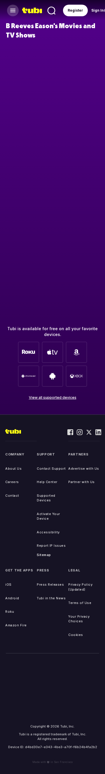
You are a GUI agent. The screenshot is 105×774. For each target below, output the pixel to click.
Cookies (75, 635)
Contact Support (51, 468)
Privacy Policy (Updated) (80, 586)
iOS (8, 584)
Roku (9, 611)
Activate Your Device (48, 516)
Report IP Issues (51, 546)
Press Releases (50, 584)
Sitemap (44, 555)
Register (75, 10)
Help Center (47, 482)
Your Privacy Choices (79, 618)
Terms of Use (79, 603)
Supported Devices (46, 498)
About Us (13, 468)
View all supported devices (52, 397)
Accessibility (48, 532)
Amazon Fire (16, 625)
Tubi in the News (51, 598)
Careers (12, 482)
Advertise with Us (83, 468)
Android (12, 598)
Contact (12, 496)
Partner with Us (81, 482)
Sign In (97, 10)
